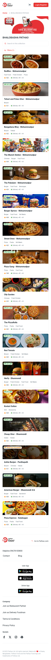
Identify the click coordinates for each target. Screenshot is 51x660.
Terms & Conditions (11, 619)
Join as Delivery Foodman (14, 612)
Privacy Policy (9, 625)
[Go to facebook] (4, 637)
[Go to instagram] (15, 637)
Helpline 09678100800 (12, 551)
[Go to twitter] (10, 637)
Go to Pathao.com (41, 541)
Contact (6, 556)
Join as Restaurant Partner (14, 606)
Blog (20, 556)
